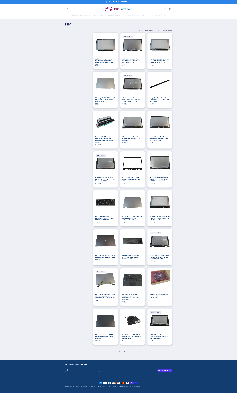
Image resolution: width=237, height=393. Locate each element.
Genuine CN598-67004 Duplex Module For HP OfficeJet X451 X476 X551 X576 (104, 139)
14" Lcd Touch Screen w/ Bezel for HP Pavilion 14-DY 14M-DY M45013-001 (159, 336)
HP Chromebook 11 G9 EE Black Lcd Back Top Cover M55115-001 (104, 336)
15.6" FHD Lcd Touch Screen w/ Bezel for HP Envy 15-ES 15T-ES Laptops (159, 138)
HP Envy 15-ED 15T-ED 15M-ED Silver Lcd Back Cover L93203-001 (105, 99)
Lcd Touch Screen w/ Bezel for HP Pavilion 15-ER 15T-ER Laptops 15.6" (131, 60)
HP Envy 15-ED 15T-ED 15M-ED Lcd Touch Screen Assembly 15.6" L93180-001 (105, 295)
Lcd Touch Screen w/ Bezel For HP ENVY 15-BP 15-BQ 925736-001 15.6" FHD (159, 179)
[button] (67, 9)
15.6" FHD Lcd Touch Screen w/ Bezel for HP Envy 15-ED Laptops (132, 138)
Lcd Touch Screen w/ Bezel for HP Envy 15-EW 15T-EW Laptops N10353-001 (104, 179)
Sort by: (140, 30)
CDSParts (72, 386)
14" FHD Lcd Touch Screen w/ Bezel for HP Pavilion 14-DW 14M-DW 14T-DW (160, 218)
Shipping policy (123, 386)
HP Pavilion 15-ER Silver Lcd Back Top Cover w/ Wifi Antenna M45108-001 (132, 218)
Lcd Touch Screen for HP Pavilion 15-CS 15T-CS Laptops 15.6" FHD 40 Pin (104, 60)
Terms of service (112, 386)
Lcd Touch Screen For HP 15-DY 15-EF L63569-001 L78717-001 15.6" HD (160, 60)
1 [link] (119, 352)
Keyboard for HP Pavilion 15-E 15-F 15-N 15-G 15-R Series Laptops (132, 257)
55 (140, 352)
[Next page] (146, 352)
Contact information (135, 386)
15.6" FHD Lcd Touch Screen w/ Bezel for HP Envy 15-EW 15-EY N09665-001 (159, 257)
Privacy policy (102, 386)
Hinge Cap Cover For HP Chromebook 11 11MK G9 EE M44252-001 (159, 99)
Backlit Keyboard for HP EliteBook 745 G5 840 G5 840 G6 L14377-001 (104, 218)
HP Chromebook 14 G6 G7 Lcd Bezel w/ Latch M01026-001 (131, 179)
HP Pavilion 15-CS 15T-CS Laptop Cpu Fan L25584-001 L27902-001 (132, 336)
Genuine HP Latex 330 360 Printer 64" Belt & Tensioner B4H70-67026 (159, 295)
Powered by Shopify (81, 386)
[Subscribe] (98, 370)
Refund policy (92, 386)
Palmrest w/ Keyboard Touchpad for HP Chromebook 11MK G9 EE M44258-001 (131, 296)
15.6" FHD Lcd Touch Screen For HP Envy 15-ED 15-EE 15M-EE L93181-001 (132, 99)
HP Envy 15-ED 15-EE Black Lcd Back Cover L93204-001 (105, 256)
